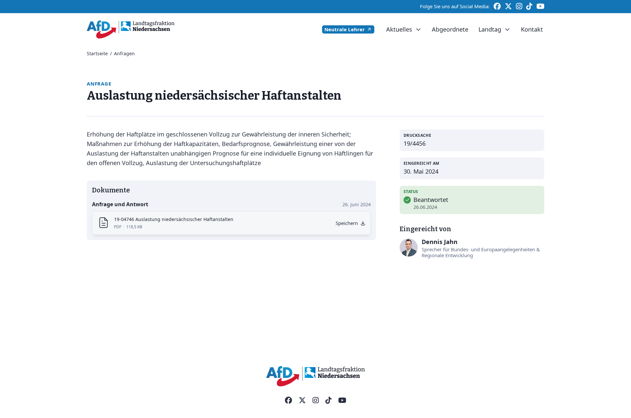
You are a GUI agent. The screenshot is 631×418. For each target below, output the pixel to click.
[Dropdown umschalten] (418, 29)
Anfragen (124, 53)
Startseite (97, 53)
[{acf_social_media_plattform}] (288, 400)
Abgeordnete (450, 29)
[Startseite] (131, 29)
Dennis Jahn (439, 242)
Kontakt (532, 29)
